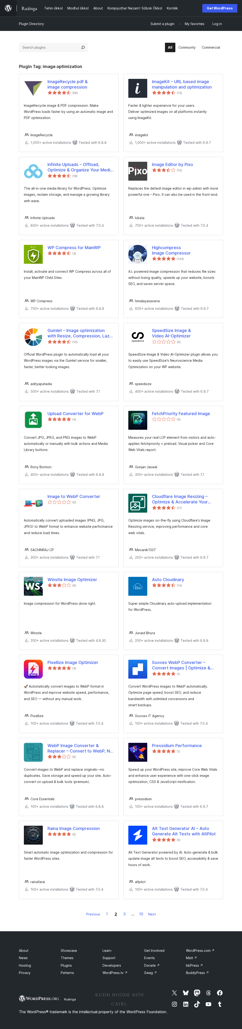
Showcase (69, 950)
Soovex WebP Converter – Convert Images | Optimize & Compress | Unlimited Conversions (181, 665)
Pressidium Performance (177, 745)
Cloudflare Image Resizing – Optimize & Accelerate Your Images (180, 499)
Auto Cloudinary (168, 579)
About (23, 950)
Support (109, 958)
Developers (112, 965)
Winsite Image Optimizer (72, 579)
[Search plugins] (83, 47)
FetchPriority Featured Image (181, 413)
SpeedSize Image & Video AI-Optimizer (171, 333)
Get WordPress (220, 8)
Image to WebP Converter (74, 496)
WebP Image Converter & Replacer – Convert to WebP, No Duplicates (80, 748)
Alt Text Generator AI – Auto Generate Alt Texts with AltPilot (184, 831)
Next (152, 914)
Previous (93, 914)
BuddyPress (197, 973)
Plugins (66, 965)
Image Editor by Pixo (172, 164)
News (23, 958)
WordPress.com (200, 950)
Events (149, 958)
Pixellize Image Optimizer (73, 662)
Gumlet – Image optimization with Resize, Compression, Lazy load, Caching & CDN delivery (80, 333)
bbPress (194, 965)
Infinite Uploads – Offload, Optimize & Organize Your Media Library (80, 167)
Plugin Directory (31, 24)
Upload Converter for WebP (76, 413)
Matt (191, 958)
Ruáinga (70, 999)
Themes (67, 958)
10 (141, 914)
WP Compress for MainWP (74, 247)
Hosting (25, 965)
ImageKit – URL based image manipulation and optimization (182, 84)
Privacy (24, 973)
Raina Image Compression (74, 828)
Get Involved (154, 950)
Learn (107, 950)
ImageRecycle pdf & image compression (68, 84)
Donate (152, 965)
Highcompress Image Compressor (171, 250)
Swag (150, 973)
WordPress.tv (115, 973)
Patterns (67, 973)
